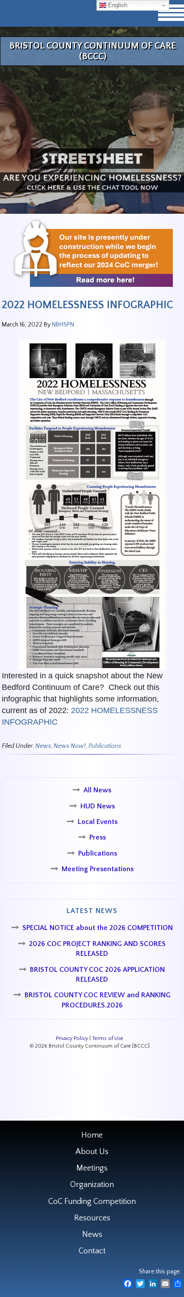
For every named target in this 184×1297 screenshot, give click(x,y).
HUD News (97, 806)
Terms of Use (107, 1038)
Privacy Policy (72, 1038)
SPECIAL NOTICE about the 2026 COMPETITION (97, 928)
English (116, 5)
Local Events (97, 822)
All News (97, 790)
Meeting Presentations (98, 869)
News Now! (70, 746)
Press (97, 837)
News (43, 746)
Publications (104, 746)
